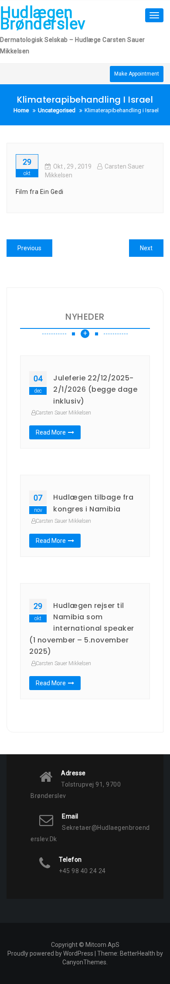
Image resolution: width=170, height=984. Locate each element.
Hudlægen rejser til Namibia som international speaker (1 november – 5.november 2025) (81, 629)
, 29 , (72, 166)
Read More (51, 432)
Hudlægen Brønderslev (42, 18)
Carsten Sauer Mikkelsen (63, 413)
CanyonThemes (84, 962)
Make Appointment (136, 74)
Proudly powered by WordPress (50, 953)
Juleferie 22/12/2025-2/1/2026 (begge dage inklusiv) (95, 389)
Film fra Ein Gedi (40, 191)
